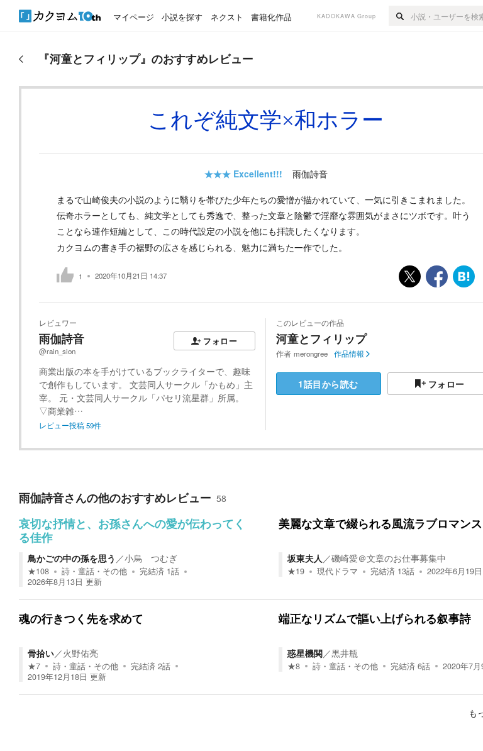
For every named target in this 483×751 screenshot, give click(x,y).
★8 (293, 666)
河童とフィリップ (321, 338)
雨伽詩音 (310, 173)
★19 (295, 571)
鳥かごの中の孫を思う (72, 558)
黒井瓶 (344, 653)
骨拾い (41, 653)
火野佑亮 (80, 653)
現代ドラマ (337, 571)
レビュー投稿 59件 (70, 425)
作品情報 (349, 353)
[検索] (400, 16)
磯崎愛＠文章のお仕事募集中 (388, 558)
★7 (34, 666)
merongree (311, 353)
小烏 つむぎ (151, 558)
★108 (38, 571)
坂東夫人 (305, 558)
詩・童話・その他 (94, 571)
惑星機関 (305, 653)
